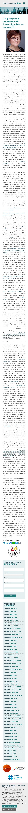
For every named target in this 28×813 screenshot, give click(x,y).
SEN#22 (10, 698)
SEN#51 (10, 614)
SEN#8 (10, 739)
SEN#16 (12, 716)
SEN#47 (11, 626)
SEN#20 (10, 704)
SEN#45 (12, 632)
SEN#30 (10, 675)
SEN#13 (13, 725)
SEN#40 (10, 646)
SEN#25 (12, 690)
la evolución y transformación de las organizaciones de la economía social (14, 451)
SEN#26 (12, 687)
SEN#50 (10, 617)
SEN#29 (10, 678)
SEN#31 (10, 672)
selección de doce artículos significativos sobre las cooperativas (14, 334)
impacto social (14, 381)
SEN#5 (12, 748)
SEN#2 (10, 757)
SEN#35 (12, 661)
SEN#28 (11, 681)
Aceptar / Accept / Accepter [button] (9, 806)
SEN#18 (11, 710)
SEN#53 (10, 608)
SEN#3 (10, 754)
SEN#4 (10, 751)
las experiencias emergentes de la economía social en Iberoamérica (14, 145)
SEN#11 (10, 730)
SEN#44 (11, 634)
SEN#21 (10, 701)
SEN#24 (11, 693)
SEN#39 (10, 649)
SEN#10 (10, 733)
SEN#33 (11, 666)
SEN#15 (12, 719)
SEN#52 (10, 611)
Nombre (6, 577)
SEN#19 (10, 707)
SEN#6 (12, 745)
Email (6, 567)
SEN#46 (12, 629)
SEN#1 (12, 759)
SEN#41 (10, 643)
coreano (12, 236)
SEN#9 (11, 736)
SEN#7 (12, 742)
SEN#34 (12, 663)
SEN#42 (10, 640)
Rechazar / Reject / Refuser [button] (9, 809)
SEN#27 (11, 684)
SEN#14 (11, 722)
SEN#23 (13, 696)
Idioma (6, 573)
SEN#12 (10, 727)
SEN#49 (11, 620)
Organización (7, 582)
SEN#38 (11, 652)
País (5, 588)
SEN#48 (11, 623)
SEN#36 (11, 658)
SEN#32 (13, 669)
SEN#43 (13, 637)
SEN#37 (11, 655)
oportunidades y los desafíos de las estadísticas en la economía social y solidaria (14, 250)
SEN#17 (11, 713)
